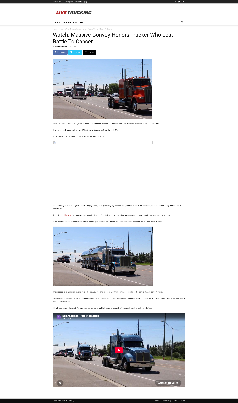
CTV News (67, 215)
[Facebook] (175, 1)
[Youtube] (183, 1)
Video (82, 22)
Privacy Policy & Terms (169, 401)
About (157, 401)
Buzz (61, 29)
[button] (182, 22)
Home (55, 29)
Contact (182, 401)
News (57, 22)
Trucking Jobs (68, 2)
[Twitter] (179, 1)
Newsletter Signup (81, 2)
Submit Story (57, 2)
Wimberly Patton (61, 46)
